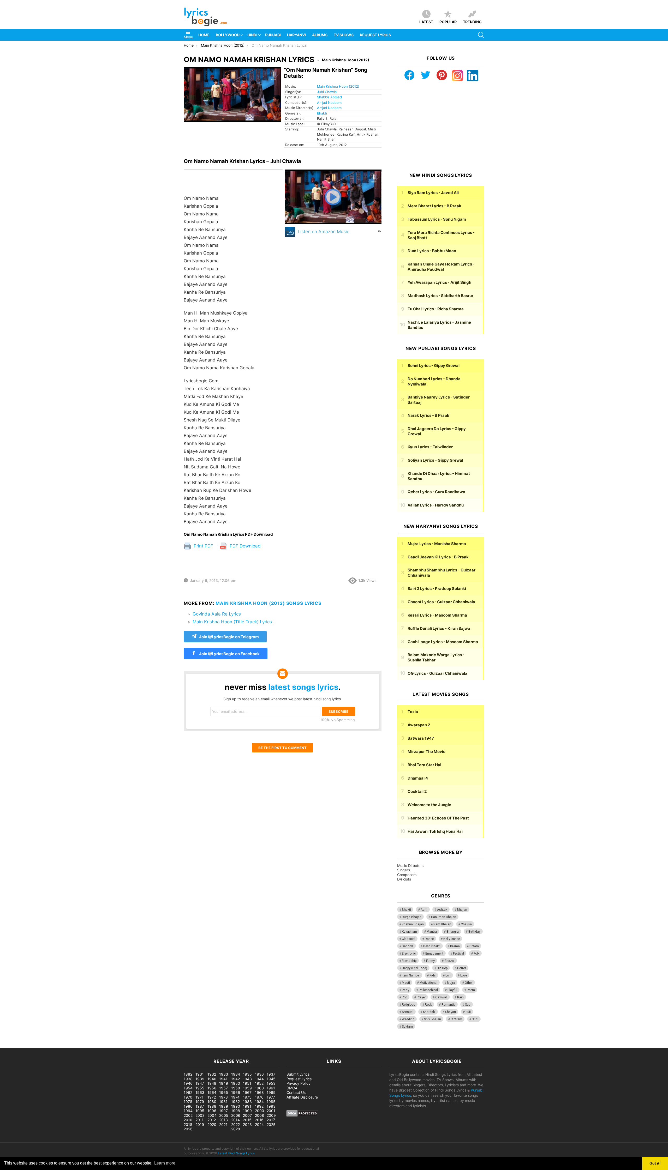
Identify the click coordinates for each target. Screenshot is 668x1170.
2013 (223, 1120)
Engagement (434, 953)
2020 (211, 1124)
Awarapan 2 (419, 724)
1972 (211, 1097)
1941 (223, 1079)
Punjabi (273, 35)
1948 (211, 1083)
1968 (259, 1092)
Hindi (252, 35)
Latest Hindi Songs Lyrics (236, 1153)
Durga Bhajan (411, 917)
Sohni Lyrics (434, 365)
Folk (476, 953)
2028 (235, 1129)
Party (405, 990)
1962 (188, 1092)
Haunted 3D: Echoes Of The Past (438, 818)
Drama (455, 946)
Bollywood (228, 35)
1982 (235, 1101)
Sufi (468, 1012)
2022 (235, 1124)
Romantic (448, 1004)
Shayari (450, 1012)
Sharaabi (429, 1012)
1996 (211, 1110)
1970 (188, 1097)
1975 (247, 1097)
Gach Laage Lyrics (443, 641)
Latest (426, 22)
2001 (271, 1110)
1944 (259, 1079)
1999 (247, 1110)
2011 (199, 1120)
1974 (235, 1097)
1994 (188, 1110)
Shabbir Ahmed (329, 97)
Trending (472, 22)
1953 (271, 1083)
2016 (259, 1120)
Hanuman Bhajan (443, 917)
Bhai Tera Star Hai (424, 764)
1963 (199, 1092)
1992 (259, 1106)
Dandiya (408, 946)
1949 (223, 1083)
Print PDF (202, 545)
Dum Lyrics (432, 250)
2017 (271, 1120)
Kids (433, 975)
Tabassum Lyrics (437, 219)
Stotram (456, 1019)
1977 (271, 1097)
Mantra (432, 931)
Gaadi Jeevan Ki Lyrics (438, 556)
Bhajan (462, 910)
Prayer (421, 997)
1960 (259, 1088)
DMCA (292, 1088)
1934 (235, 1074)
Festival (458, 953)
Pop (404, 997)
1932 (211, 1074)
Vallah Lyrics (436, 505)
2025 (271, 1124)
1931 (199, 1074)
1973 (223, 1097)
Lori (448, 975)
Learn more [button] (164, 1163)
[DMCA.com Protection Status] (302, 1115)
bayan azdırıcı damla (48, 1045)
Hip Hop (442, 968)
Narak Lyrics (428, 415)
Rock (428, 1004)
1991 (247, 1106)
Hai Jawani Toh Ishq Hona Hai (435, 831)
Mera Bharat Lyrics (434, 205)
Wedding (408, 1019)
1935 (247, 1074)
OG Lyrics (437, 673)
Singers (403, 870)
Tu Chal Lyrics (436, 308)
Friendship (409, 961)
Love (463, 975)
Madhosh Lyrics (440, 295)
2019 (199, 1124)
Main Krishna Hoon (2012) (338, 86)
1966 (235, 1092)
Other (469, 983)
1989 (223, 1106)
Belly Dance (451, 939)
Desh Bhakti (431, 946)
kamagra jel (93, 1045)
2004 (212, 1115)
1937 (271, 1074)
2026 (188, 1129)
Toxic (413, 711)
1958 (235, 1088)
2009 (271, 1115)
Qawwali (441, 997)
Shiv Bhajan (432, 1019)
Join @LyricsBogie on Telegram (229, 636)
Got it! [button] (655, 1163)
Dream (474, 946)
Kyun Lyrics (430, 446)
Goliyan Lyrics (435, 460)
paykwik (74, 1045)
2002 (188, 1115)
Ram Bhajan (442, 924)
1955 (199, 1088)
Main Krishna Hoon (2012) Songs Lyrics (268, 603)
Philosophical (428, 990)
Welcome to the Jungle (429, 804)
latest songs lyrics (303, 687)
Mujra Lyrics (437, 543)
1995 (199, 1110)
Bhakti (322, 113)
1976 (259, 1097)
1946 (188, 1083)
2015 (247, 1120)
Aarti (424, 910)
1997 (223, 1110)
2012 (211, 1120)
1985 (271, 1101)
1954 (188, 1088)
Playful (452, 990)
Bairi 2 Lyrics (437, 588)
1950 (235, 1083)
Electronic (409, 953)
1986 (188, 1106)
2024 (259, 1124)
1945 (271, 1079)
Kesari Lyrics (437, 615)
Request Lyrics (375, 35)
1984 (259, 1101)
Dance (429, 939)
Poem (471, 990)
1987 (199, 1106)
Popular (448, 22)
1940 (211, 1079)
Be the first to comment (282, 748)
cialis (25, 1045)
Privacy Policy (299, 1083)
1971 (199, 1097)
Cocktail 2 (417, 791)
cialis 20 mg (10, 1045)
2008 (259, 1115)
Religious (408, 1004)
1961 (271, 1088)
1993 (271, 1106)
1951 (247, 1083)
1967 (247, 1092)
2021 (223, 1124)
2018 (188, 1124)
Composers (406, 874)
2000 (259, 1110)
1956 (211, 1088)
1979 (199, 1101)
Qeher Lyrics (436, 491)
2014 (235, 1120)
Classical (408, 939)
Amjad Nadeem (329, 102)
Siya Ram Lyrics (433, 192)
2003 (200, 1115)
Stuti (475, 1019)
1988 (211, 1106)
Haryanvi (296, 35)
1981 (223, 1101)
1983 (247, 1101)
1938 (188, 1079)
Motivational (428, 983)
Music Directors (410, 865)
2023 (247, 1124)
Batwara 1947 (421, 738)
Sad (467, 1004)
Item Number (411, 975)
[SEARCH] (481, 35)
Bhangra (452, 931)
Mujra (451, 983)
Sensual (407, 1012)
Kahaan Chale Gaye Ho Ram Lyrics (441, 267)
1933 (223, 1074)
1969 (271, 1092)
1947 (199, 1083)
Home (204, 35)
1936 (259, 1074)
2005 (223, 1115)
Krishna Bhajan (413, 924)
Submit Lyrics (298, 1074)
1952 (259, 1083)
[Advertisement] (441, 127)
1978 (188, 1101)
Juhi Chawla (327, 92)
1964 (211, 1092)
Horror (461, 968)
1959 (247, 1088)
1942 (235, 1079)
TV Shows (344, 35)
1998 (235, 1110)
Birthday (474, 931)
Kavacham (409, 931)
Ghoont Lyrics (441, 601)
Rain (460, 997)
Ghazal (449, 961)
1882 (188, 1074)
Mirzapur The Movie (426, 751)
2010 (188, 1120)
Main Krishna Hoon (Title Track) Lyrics (232, 621)
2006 (235, 1115)
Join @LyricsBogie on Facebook (229, 653)
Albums (319, 35)
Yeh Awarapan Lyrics (439, 282)
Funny (430, 961)
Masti (406, 983)
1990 (235, 1106)
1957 (223, 1088)
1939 (199, 1079)
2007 (247, 1115)
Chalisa (466, 924)
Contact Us (296, 1092)
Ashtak (442, 910)
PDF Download (244, 545)
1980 (211, 1101)
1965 (223, 1092)
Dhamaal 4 (418, 778)
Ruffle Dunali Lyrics (439, 628)
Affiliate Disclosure (302, 1097)
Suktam (407, 1026)
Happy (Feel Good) (414, 968)
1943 (247, 1079)
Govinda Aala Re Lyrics (217, 614)
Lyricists (404, 879)
